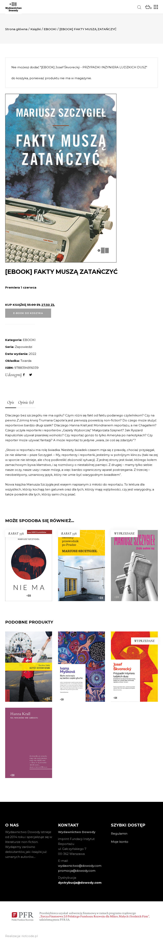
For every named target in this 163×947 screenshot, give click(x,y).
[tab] (10, 402)
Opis (10, 402)
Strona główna (16, 29)
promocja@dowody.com (76, 871)
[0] (147, 7)
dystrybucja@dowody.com (80, 882)
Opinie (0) (26, 402)
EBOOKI (50, 29)
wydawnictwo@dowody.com (79, 866)
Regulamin (119, 833)
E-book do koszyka (28, 313)
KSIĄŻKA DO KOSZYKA (28, 604)
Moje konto (119, 842)
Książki (35, 29)
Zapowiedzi (23, 347)
